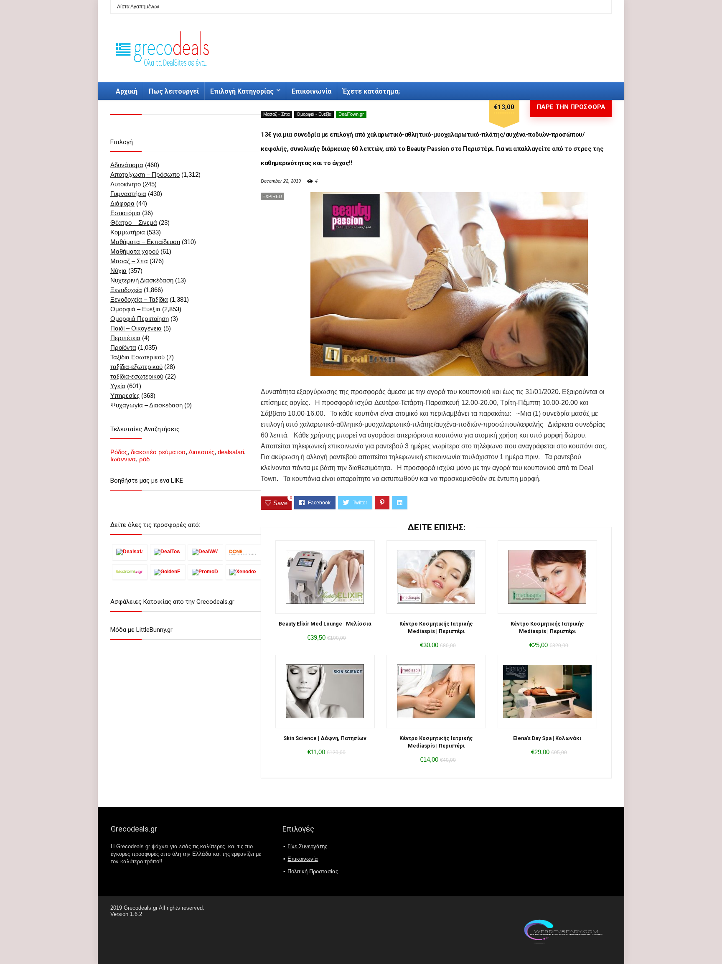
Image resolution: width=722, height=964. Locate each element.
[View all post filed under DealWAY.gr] (205, 552)
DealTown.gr (351, 114)
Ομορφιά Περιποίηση (139, 318)
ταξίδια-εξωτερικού (136, 366)
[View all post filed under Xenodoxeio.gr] (243, 572)
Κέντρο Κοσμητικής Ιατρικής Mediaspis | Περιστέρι (436, 627)
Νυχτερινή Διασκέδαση (141, 280)
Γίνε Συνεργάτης (307, 846)
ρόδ (144, 459)
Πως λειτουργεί (174, 91)
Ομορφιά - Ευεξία (314, 114)
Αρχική (126, 91)
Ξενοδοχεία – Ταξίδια (139, 299)
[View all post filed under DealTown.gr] (167, 552)
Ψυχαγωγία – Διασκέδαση (146, 405)
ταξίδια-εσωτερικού (136, 376)
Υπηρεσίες (125, 395)
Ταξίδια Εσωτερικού (137, 357)
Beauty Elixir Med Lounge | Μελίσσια (325, 624)
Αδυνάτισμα (126, 164)
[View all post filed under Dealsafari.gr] (129, 552)
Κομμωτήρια (127, 232)
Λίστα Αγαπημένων (138, 7)
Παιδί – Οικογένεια (136, 328)
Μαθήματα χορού (134, 251)
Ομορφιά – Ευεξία (135, 309)
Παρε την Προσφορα (570, 107)
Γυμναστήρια (128, 193)
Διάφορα (122, 203)
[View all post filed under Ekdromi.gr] (129, 572)
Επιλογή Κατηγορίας (242, 91)
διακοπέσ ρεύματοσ (158, 451)
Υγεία (117, 385)
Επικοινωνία (311, 91)
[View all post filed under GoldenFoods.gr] (167, 572)
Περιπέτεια (125, 337)
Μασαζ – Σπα (129, 261)
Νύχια (118, 270)
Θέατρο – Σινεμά (133, 222)
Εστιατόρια (125, 212)
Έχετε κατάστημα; (371, 91)
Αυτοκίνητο (125, 184)
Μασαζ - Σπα (276, 114)
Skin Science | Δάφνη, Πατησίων (324, 738)
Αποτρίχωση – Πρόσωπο (145, 174)
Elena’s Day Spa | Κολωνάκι (547, 738)
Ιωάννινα (123, 459)
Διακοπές (201, 451)
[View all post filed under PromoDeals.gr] (205, 572)
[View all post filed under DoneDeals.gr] (243, 552)
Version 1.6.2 (126, 914)
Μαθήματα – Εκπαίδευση (145, 241)
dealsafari (231, 451)
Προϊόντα (123, 347)
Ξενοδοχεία (126, 289)
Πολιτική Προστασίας (312, 871)
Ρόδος (118, 451)
